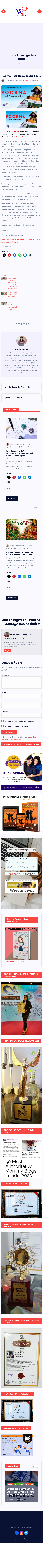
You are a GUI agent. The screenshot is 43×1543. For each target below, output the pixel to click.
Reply (7, 651)
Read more (12, 498)
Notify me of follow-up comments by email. (19, 721)
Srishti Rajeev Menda (18, 634)
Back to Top (22, 1539)
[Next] (36, 1465)
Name (4, 692)
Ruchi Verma (10, 80)
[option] (21, 1486)
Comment (5, 675)
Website (4, 712)
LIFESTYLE (18, 1484)
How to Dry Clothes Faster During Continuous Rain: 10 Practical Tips (21, 1491)
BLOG (10, 1484)
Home (21, 64)
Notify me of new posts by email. (16, 726)
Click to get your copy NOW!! (15, 961)
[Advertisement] (21, 36)
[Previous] (33, 1465)
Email (3, 702)
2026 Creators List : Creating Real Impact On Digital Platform (13, 307)
